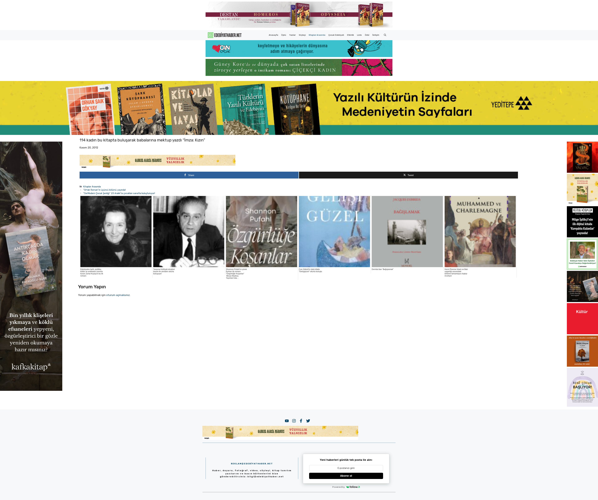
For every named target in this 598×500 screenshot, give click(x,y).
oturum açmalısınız (118, 295)
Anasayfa (273, 35)
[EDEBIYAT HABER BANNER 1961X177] (299, 134)
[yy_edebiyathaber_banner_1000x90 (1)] (157, 167)
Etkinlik (350, 35)
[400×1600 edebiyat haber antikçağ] (31, 389)
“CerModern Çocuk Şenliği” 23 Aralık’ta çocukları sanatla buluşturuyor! (119, 193)
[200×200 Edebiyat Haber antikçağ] (582, 301)
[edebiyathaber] (299, 74)
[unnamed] (582, 171)
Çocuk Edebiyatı (336, 35)
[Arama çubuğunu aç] (385, 35)
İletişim (375, 35)
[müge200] (582, 236)
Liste (359, 35)
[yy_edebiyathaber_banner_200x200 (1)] (582, 204)
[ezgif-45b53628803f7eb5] (299, 56)
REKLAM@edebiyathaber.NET (252, 463)
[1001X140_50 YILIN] (299, 27)
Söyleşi (302, 35)
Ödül (367, 35)
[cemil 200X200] (582, 268)
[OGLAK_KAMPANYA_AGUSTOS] (582, 333)
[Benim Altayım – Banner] (582, 365)
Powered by (338, 487)
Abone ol (346, 475)
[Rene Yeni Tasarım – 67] (582, 405)
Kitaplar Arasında (317, 35)
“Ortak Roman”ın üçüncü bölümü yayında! (104, 189)
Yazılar (292, 35)
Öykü (283, 35)
